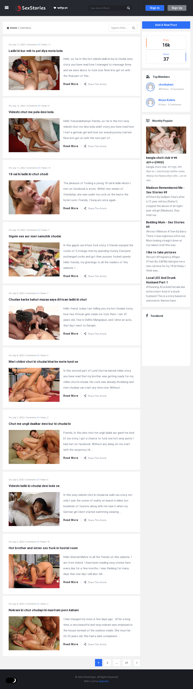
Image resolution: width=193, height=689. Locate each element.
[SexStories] (32, 8)
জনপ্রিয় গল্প (62, 7)
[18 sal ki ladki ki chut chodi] (34, 197)
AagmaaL (104, 681)
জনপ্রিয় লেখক (64, 23)
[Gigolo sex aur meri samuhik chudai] (34, 259)
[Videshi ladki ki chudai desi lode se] (34, 508)
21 (126, 662)
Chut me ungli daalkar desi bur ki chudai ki (40, 424)
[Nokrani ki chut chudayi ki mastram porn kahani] (34, 633)
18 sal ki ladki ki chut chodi (28, 174)
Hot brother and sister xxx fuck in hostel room (43, 548)
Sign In (155, 7)
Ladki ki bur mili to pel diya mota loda (36, 51)
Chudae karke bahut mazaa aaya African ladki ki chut (48, 299)
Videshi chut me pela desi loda (31, 112)
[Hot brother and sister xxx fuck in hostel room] (34, 570)
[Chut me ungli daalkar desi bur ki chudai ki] (34, 446)
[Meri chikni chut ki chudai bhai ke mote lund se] (34, 384)
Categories (65, 40)
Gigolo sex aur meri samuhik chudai (35, 236)
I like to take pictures (161, 252)
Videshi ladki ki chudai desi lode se (34, 486)
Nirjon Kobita (167, 100)
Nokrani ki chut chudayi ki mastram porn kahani (44, 610)
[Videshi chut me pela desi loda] (34, 135)
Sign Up (177, 7)
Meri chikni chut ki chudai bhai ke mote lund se (43, 361)
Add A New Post (166, 24)
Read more (70, 84)
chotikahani (166, 84)
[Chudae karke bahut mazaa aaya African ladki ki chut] (34, 322)
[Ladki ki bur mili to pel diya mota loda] (34, 72)
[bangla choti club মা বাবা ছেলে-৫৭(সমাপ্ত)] (166, 140)
